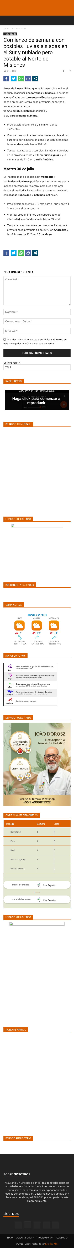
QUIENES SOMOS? (25, 1237)
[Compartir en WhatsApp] (21, 78)
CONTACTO (61, 1237)
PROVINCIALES (19, 28)
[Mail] (37, 1225)
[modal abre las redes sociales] (35, 78)
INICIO (10, 1237)
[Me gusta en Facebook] (28, 78)
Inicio (5, 28)
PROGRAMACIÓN (45, 1237)
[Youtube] (55, 1225)
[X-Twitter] (46, 1225)
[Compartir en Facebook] (6, 78)
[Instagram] (27, 1224)
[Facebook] (18, 1225)
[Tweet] (14, 78)
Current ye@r (11, 362)
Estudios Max (51, 1243)
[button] (5, 20)
